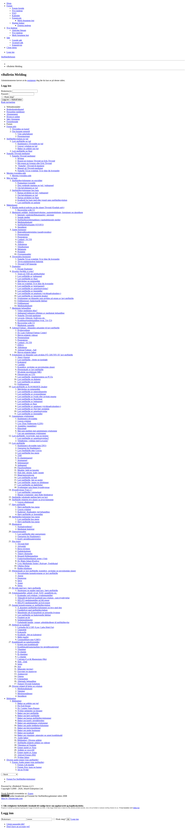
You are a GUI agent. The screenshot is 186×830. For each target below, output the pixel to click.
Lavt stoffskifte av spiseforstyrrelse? (32, 288)
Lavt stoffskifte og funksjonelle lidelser (34, 615)
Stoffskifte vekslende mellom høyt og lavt (30, 497)
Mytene (20, 158)
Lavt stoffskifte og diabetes (29, 379)
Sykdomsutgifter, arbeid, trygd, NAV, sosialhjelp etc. (34, 593)
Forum (9, 6)
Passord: (4, 94)
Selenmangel (22, 463)
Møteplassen (12, 205)
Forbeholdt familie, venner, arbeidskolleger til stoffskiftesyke (43, 622)
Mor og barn (12, 178)
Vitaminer (21, 649)
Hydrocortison (23, 330)
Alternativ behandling (26, 681)
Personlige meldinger (16, 112)
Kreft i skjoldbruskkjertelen (29, 539)
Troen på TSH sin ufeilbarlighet (31, 274)
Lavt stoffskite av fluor (27, 404)
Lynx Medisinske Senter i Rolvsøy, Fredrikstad (37, 563)
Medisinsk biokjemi (25, 529)
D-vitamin (21, 652)
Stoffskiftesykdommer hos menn (26, 517)
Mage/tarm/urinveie (25, 475)
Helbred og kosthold (21, 625)
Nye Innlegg (12, 28)
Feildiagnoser (23, 303)
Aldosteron (22, 244)
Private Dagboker (25, 269)
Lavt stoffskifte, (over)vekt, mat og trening (30, 436)
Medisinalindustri (24, 222)
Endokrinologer (24, 551)
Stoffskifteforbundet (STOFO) (30, 225)
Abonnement (12, 114)
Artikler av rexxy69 (25, 750)
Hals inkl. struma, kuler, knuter (30, 472)
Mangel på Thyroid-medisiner (30, 168)
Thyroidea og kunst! (20, 129)
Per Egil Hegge (24, 706)
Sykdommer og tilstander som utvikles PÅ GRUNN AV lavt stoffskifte (42, 355)
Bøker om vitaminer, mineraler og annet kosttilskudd (39, 735)
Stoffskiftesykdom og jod (17, 139)
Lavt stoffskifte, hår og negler (30, 480)
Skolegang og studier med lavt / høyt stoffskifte (37, 590)
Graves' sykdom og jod (27, 146)
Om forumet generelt (21, 131)
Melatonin (21, 249)
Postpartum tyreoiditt (26, 183)
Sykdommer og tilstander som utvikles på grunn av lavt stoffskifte (45, 298)
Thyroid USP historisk (27, 264)
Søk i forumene (13, 119)
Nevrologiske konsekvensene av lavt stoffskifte (37, 573)
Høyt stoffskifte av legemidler (30, 514)
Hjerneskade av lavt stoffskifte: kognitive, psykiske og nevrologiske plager (44, 571)
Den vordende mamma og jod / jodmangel (35, 185)
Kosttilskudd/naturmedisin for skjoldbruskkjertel (38, 647)
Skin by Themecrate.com (12, 798)
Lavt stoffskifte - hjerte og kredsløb (32, 360)
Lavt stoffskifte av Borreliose (29, 399)
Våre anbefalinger (25, 134)
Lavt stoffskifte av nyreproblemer (31, 394)
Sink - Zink (22, 661)
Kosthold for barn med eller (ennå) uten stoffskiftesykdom (42, 200)
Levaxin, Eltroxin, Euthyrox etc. (31, 318)
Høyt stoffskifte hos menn (28, 507)
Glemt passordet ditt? (16, 824)
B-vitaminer (22, 654)
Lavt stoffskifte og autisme (28, 202)
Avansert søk (17, 42)
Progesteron (22, 237)
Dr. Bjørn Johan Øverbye (28, 561)
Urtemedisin (22, 679)
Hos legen (16, 541)
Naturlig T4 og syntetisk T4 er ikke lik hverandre (38, 171)
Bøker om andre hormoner (28, 730)
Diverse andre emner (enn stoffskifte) (22, 760)
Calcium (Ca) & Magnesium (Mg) (32, 659)
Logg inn (10, 52)
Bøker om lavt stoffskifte (28, 713)
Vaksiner (21, 691)
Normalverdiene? (24, 526)
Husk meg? (9, 97)
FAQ (14, 13)
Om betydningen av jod (27, 188)
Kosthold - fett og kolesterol (29, 634)
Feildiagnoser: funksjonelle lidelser (32, 301)
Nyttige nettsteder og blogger (29, 711)
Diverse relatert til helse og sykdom (27, 686)
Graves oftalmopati (25, 502)
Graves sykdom (24, 421)
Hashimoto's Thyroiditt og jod (30, 144)
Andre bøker (22, 738)
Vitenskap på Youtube (26, 745)
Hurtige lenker (18, 23)
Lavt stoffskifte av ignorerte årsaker (32, 296)
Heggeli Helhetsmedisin (27, 556)
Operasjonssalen (19, 531)
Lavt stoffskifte (18, 443)
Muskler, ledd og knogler (28, 470)
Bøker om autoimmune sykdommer (32, 723)
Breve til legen (23, 549)
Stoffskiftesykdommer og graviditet (27, 180)
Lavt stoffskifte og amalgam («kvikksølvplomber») (39, 293)
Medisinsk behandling (21, 308)
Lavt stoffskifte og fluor (22, 151)
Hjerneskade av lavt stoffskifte (30, 369)
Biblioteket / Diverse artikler (29, 740)
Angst (20, 583)
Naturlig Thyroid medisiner (18, 153)
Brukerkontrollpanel (15, 109)
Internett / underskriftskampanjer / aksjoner (35, 215)
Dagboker (16, 266)
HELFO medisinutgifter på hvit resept (33, 603)
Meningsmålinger (24, 693)
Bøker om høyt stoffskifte (28, 715)
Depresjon (21, 578)
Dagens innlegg (24, 25)
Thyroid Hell (23, 544)
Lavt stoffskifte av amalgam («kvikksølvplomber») (39, 406)
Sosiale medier (23, 217)
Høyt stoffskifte (18, 504)
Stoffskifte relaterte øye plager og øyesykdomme (33, 499)
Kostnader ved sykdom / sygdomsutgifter (35, 595)
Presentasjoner (23, 136)
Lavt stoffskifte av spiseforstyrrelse (32, 411)
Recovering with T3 (26, 210)
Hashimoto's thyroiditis (27, 418)
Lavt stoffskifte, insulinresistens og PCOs (35, 377)
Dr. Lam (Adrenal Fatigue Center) (32, 333)
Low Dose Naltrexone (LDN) (30, 423)
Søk (8, 38)
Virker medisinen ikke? (27, 310)
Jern (19, 666)
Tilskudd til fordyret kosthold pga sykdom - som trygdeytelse (43, 598)
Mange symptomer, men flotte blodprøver (35, 495)
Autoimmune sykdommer (23, 416)
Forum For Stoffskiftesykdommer (21, 779)
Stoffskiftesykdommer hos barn (25, 190)
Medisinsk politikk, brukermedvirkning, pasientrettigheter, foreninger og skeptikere (47, 212)
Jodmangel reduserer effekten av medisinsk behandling (40, 313)
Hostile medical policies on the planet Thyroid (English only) (38, 207)
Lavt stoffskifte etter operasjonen (31, 534)
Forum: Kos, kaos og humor (29, 767)
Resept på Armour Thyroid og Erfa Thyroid (36, 161)
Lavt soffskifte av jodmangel (29, 276)
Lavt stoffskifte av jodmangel (29, 401)
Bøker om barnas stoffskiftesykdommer (34, 718)
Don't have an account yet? (18, 826)
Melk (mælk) (23, 637)
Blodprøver (17, 524)
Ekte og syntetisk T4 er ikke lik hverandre (35, 283)
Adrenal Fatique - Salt (26, 350)
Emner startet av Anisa (27, 752)
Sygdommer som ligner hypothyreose (33, 487)
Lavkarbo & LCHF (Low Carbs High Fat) (35, 627)
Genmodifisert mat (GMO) (28, 639)
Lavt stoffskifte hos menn (28, 453)
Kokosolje (21, 632)
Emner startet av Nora (26, 747)
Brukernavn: (6, 91)
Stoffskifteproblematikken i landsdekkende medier (38, 220)
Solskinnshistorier (25, 620)
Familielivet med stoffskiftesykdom (32, 610)
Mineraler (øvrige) (25, 669)
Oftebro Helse (23, 566)
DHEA (20, 242)
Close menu (12, 47)
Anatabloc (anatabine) (26, 426)
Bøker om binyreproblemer (29, 728)
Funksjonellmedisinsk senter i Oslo (32, 558)
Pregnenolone (23, 234)
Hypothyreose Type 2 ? (22, 490)
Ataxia (20, 576)
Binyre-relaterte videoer (27, 335)
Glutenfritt (21, 630)
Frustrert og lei (23, 617)
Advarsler (21, 546)
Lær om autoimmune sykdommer (31, 433)
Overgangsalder (24, 254)
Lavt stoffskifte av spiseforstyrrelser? (33, 438)
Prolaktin (21, 252)
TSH (19, 455)
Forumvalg (16, 18)
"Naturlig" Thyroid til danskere (30, 166)
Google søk (17, 40)
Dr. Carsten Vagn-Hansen (28, 708)
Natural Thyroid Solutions (28, 684)
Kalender (16, 15)
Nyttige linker (23, 757)
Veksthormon (23, 247)
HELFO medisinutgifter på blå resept (33, 600)
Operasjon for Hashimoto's (28, 448)
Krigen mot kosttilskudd (27, 644)
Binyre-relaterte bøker (26, 352)
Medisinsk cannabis (25, 325)
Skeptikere (22, 227)
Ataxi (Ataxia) (23, 357)
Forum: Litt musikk (25, 765)
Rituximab (21, 428)
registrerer (31, 80)
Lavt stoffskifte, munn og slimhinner (33, 482)
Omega (20, 676)
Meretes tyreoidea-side (16, 173)
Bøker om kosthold (25, 733)
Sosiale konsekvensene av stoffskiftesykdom (31, 605)
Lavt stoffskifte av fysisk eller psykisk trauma (36, 396)
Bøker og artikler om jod (28, 148)
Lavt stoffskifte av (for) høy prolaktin (33, 409)
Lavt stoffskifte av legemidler (29, 291)
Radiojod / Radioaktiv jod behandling (33, 512)
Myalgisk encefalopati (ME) (29, 372)
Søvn (19, 580)
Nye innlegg (17, 11)
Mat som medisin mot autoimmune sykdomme (37, 431)
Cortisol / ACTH (24, 239)
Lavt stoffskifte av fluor (27, 279)
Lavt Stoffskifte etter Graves (29, 450)
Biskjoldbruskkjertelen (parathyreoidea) (34, 232)
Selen (19, 664)
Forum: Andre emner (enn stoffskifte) (28, 762)
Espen (30, 793)
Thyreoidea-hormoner (21, 256)
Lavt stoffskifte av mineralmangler (32, 391)
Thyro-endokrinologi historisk (30, 261)
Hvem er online (13, 117)
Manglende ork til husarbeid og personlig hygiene (38, 612)
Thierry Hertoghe (24, 553)
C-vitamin (21, 657)
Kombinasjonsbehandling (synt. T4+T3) (34, 320)
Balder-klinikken (24, 568)
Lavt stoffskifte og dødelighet (30, 485)
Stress (19, 585)
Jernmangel (22, 460)
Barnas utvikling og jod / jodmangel (32, 193)
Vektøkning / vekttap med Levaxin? (32, 441)
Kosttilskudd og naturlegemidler (25, 642)
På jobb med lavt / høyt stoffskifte (26, 588)
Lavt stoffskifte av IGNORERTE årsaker (29, 387)
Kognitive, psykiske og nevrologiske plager (36, 367)
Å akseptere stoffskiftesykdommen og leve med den (39, 607)
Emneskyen (17, 45)
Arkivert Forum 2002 (26, 755)
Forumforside (12, 121)
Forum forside (18, 8)
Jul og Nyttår (23, 769)
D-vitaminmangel (24, 458)
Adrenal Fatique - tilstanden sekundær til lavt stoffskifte (36, 328)
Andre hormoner (19, 229)
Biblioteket (11, 698)
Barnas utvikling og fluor (28, 198)
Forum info (11, 126)
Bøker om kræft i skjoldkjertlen (30, 720)
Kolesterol (21, 362)
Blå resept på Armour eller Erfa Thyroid (34, 163)
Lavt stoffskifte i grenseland (29, 492)
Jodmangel (22, 465)
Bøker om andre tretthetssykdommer (33, 725)
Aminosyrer (22, 674)
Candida (21, 364)
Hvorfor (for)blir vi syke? (23, 271)
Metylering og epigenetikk (28, 281)
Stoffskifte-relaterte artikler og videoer (33, 742)
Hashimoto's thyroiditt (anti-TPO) (31, 445)
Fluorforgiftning (24, 468)
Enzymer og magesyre (27, 671)
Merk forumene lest (25, 20)
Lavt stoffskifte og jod (21, 141)
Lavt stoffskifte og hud (27, 477)
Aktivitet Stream (19, 30)
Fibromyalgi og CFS (26, 374)
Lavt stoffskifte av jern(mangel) (30, 286)
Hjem (9, 3)
